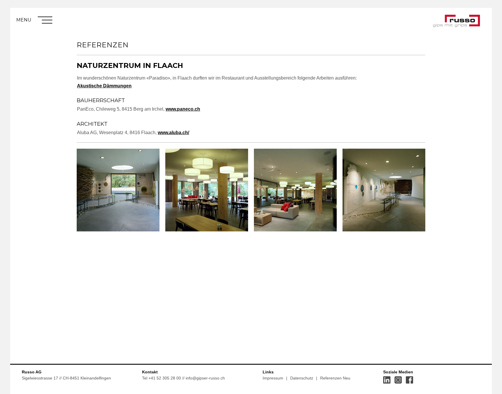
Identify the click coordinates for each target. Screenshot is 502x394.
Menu (23, 20)
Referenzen (103, 45)
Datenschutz (301, 378)
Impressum (273, 378)
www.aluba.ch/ (173, 132)
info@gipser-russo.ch (205, 378)
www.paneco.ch (183, 109)
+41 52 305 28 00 (164, 378)
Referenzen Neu (335, 378)
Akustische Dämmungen (104, 85)
